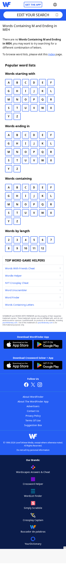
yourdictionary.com (10, 323)
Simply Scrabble (33, 507)
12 (42, 248)
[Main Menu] (62, 5)
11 (34, 248)
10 (25, 248)
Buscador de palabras (33, 531)
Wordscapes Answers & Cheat (33, 472)
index (51, 54)
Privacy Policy (33, 415)
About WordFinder (33, 396)
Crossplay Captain (33, 520)
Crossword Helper (33, 483)
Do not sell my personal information (33, 450)
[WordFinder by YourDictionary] (7, 4)
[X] (33, 385)
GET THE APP (33, 4)
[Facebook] (26, 385)
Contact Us (33, 411)
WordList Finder (33, 495)
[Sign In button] (55, 5)
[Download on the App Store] (18, 344)
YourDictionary (33, 543)
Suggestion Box (33, 425)
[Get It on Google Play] (48, 344)
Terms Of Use (33, 420)
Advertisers (33, 406)
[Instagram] (39, 385)
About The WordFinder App (33, 401)
